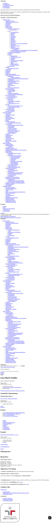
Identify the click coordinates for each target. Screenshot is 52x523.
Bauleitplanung (9, 151)
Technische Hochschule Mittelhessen (15, 94)
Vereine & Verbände (10, 138)
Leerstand (10, 146)
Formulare (10, 53)
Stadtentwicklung (9, 152)
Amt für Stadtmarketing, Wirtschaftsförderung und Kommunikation (24, 50)
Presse (4, 207)
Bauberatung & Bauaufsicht (11, 168)
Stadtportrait (8, 70)
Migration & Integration (10, 95)
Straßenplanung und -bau (11, 201)
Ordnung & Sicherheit (10, 109)
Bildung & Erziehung (10, 88)
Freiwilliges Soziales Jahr (16, 57)
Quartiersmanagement (15, 157)
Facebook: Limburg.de (7, 498)
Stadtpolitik (8, 71)
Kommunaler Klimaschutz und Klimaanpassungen (18, 78)
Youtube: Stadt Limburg (8, 499)
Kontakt (4, 421)
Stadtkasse (13, 39)
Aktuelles (7, 67)
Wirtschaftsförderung (10, 145)
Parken (7, 190)
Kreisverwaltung (6, 491)
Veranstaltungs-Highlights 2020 (14, 122)
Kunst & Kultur (9, 123)
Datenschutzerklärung (7, 423)
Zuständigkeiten (11, 169)
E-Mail (4, 442)
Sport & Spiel (8, 139)
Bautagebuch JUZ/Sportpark (16, 161)
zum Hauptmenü (6, 4)
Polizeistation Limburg (7, 494)
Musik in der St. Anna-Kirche (14, 130)
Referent (12, 34)
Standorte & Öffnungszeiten (13, 28)
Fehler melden (6, 427)
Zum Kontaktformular (5, 446)
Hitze (9, 86)
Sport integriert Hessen (12, 96)
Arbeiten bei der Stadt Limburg (17, 60)
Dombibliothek (11, 127)
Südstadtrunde (13, 159)
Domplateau (10, 154)
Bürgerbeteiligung (14, 162)
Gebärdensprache (6, 210)
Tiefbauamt (13, 46)
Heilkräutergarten (9, 135)
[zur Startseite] (11, 217)
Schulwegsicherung (9, 189)
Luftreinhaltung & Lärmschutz (12, 197)
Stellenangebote (14, 56)
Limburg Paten (11, 108)
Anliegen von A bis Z (10, 20)
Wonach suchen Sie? (5, 365)
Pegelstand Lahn (11, 110)
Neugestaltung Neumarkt (13, 164)
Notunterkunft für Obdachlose (14, 101)
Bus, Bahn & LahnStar (10, 187)
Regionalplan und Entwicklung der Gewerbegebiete (16, 150)
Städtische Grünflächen (15, 77)
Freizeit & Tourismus (7, 112)
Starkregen (10, 84)
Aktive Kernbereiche (12, 165)
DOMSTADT (8, 69)
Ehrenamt (7, 104)
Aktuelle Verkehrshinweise (11, 188)
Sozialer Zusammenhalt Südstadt (14, 155)
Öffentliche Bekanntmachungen (12, 22)
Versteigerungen (11, 66)
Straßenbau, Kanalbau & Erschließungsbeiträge (15, 182)
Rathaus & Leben (6, 19)
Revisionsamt (13, 36)
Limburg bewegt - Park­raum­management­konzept (15, 191)
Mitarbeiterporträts (14, 63)
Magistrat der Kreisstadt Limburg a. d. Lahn (9, 434)
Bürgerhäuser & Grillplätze (11, 140)
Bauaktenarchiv (11, 171)
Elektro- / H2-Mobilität (10, 193)
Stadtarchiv (8, 134)
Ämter (9, 31)
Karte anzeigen (12, 390)
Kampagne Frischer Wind (11, 202)
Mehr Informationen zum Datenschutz (8, 216)
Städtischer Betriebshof (15, 48)
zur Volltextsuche (6, 7)
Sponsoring (13, 160)
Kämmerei (13, 37)
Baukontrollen (11, 176)
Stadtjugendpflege (11, 90)
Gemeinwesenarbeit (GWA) (13, 103)
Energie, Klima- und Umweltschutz (13, 75)
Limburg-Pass (11, 102)
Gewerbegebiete (9, 185)
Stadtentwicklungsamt (15, 45)
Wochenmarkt (8, 137)
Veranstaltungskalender (10, 121)
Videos (12, 62)
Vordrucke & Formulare (13, 170)
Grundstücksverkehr (15, 32)
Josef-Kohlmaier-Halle (12, 131)
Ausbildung (13, 58)
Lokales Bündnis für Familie (14, 106)
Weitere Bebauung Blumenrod (14, 167)
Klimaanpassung (11, 85)
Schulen (9, 92)
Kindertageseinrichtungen (13, 93)
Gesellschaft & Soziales (10, 97)
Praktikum (13, 59)
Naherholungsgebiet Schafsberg (14, 153)
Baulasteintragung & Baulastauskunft (15, 172)
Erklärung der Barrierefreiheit (9, 208)
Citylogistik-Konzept (10, 195)
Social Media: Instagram (8, 500)
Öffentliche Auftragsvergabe (11, 148)
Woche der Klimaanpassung (13, 87)
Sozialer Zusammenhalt (15, 156)
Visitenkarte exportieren (20, 390)
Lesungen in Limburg (12, 128)
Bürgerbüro (8, 24)
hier (21, 482)
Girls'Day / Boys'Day (15, 65)
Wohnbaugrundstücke (10, 184)
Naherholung (8, 136)
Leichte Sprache (6, 209)
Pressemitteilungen (12, 133)
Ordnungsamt (13, 41)
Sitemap (4, 426)
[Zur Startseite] (8, 367)
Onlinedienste (8, 23)
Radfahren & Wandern (10, 118)
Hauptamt (13, 35)
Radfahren (8, 196)
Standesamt (8, 25)
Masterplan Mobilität (10, 198)
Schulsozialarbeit (11, 91)
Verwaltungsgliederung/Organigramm (18, 51)
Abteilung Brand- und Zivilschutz (12, 177)
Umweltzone (8, 194)
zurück (2, 406)
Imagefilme (8, 116)
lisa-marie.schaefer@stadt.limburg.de (12, 387)
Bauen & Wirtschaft (7, 143)
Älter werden (10, 100)
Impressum (5, 424)
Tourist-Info (8, 113)
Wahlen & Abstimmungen (11, 74)
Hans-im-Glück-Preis (12, 129)
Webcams (7, 142)
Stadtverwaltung (9, 27)
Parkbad (7, 120)
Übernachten (8, 119)
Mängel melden (9, 26)
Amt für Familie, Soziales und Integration (19, 43)
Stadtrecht (8, 73)
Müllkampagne (11, 79)
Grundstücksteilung (12, 174)
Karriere (9, 54)
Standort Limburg (9, 144)
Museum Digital (11, 126)
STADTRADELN (12, 82)
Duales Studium (14, 61)
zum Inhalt (5, 3)
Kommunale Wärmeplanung (13, 80)
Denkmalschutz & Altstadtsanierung (13, 178)
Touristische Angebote (10, 114)
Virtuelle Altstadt (9, 117)
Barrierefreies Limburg (10, 199)
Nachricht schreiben (5, 390)
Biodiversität (10, 76)
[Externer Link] (27, 412)
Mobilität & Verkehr (7, 186)
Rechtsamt (13, 40)
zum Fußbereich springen (8, 5)
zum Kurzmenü (6, 6)
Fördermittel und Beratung (13, 83)
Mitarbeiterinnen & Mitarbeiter (14, 52)
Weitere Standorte (4, 444)
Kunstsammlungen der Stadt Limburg (15, 125)
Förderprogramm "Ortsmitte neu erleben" (16, 181)
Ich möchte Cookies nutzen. (12, 17)
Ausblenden (3, 17)
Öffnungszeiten (14, 29)
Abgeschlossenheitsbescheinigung (15, 173)
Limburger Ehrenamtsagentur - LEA (15, 105)
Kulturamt (13, 42)
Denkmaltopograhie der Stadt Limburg (16, 180)
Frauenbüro (13, 33)
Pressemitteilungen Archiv (13, 68)
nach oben (3, 407)
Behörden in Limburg (10, 111)
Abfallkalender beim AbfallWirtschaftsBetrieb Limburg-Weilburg (16, 492)
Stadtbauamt (13, 44)
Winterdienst (15, 49)
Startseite (5, 206)
